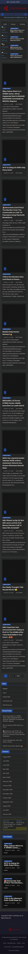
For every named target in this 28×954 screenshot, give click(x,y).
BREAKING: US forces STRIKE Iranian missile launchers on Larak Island (13, 403)
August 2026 (6, 757)
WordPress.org (7, 705)
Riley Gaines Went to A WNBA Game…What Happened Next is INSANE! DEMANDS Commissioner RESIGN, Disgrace (13, 96)
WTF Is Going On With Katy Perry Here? (17, 39)
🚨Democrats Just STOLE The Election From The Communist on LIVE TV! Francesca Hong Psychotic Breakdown (13, 213)
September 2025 (8, 802)
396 (18, 676)
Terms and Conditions (14, 950)
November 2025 (8, 793)
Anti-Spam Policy (11, 943)
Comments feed (7, 701)
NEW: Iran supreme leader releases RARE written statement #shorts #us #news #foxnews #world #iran (13, 463)
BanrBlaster (19, 821)
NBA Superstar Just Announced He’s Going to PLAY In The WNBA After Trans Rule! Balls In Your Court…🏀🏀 (13, 632)
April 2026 (6, 773)
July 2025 (6, 810)
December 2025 (7, 789)
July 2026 (6, 761)
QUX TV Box (6, 821)
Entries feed (6, 697)
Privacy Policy (7, 946)
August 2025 (6, 806)
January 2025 (7, 814)
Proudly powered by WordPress (10, 937)
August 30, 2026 (9, 408)
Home (4, 943)
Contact (19, 943)
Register (5, 688)
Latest (5, 24)
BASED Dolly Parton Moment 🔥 (13, 746)
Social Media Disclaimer (18, 946)
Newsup (24, 937)
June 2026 (6, 765)
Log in (4, 693)
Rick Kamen (19, 104)
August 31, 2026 (9, 104)
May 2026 (6, 769)
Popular (13, 24)
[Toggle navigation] (13, 14)
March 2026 (6, 777)
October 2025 (7, 798)
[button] (23, 14)
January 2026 (7, 785)
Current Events (14, 28)
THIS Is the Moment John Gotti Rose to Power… (16, 57)
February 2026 (7, 781)
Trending (22, 24)
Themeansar (15, 939)
